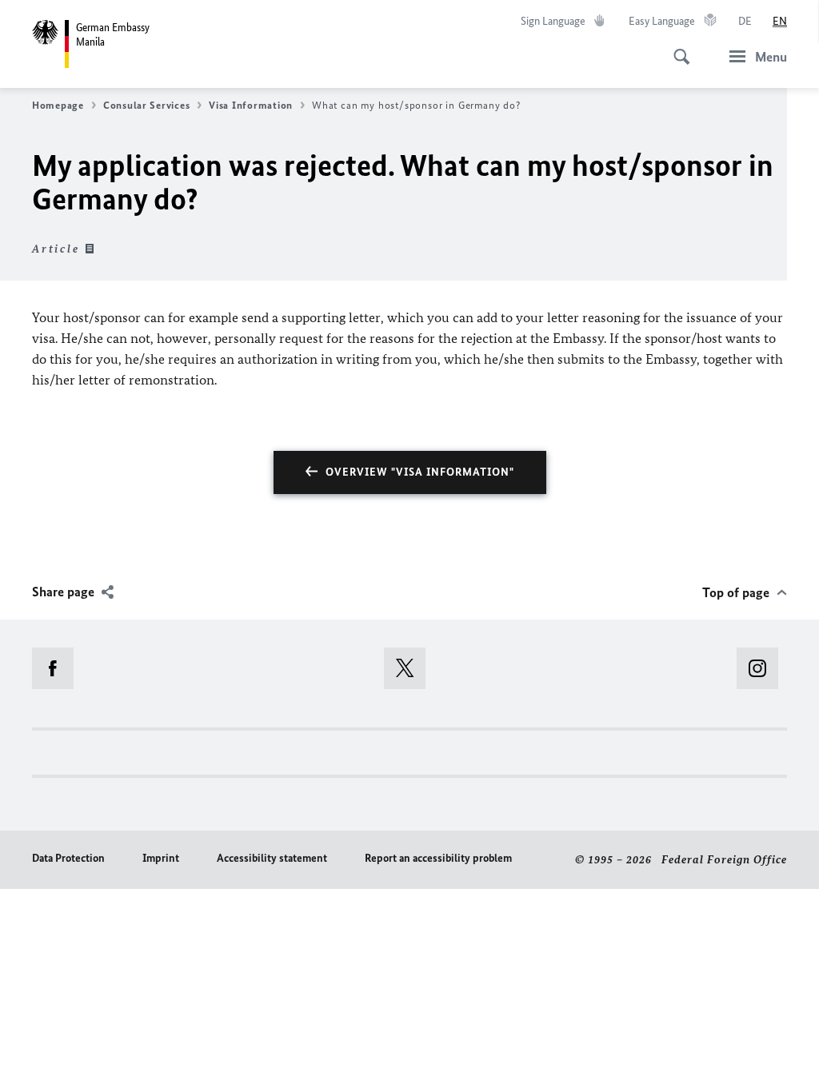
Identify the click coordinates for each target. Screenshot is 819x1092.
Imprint (160, 858)
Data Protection (68, 858)
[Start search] (676, 48)
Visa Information (251, 105)
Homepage (58, 105)
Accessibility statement (272, 858)
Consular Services (146, 105)
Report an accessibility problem (438, 858)
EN (780, 21)
